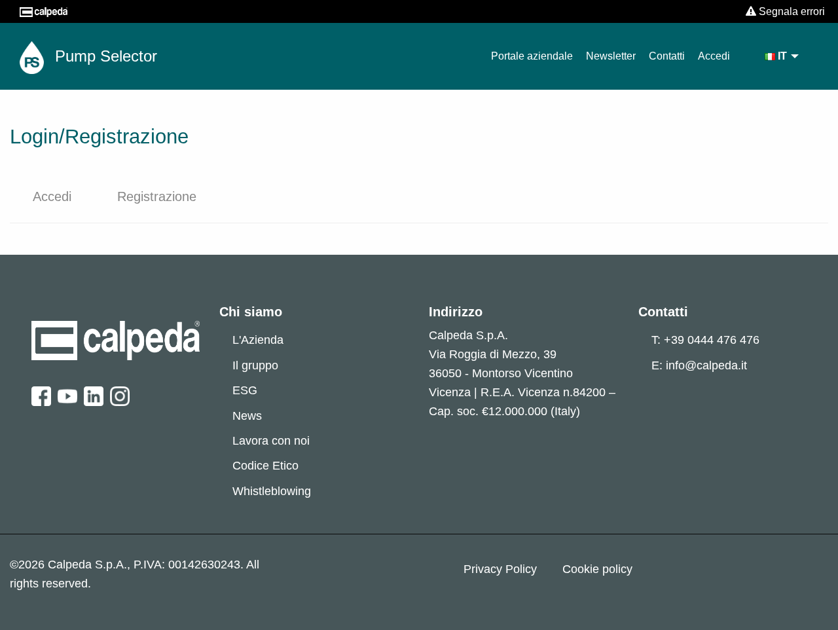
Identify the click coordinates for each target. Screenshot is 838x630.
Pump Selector (103, 56)
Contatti (667, 56)
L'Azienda (257, 339)
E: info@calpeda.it (699, 365)
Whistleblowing (271, 491)
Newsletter (611, 56)
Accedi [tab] (52, 196)
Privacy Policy (500, 569)
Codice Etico (265, 465)
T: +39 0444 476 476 (705, 339)
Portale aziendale (532, 56)
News (247, 415)
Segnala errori (790, 11)
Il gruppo (255, 365)
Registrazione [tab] (156, 196)
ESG (244, 390)
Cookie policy (597, 569)
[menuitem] (782, 56)
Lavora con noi (271, 440)
